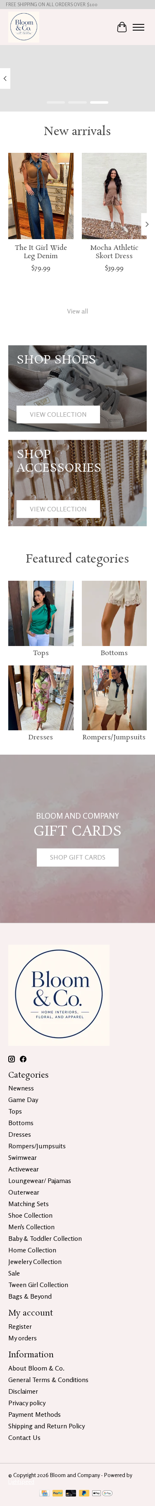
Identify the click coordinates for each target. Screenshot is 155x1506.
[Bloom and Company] (23, 27)
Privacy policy (26, 1403)
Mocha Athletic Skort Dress (114, 252)
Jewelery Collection (35, 1261)
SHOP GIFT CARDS (77, 857)
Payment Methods (34, 1414)
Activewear (23, 1169)
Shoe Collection (30, 1215)
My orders (22, 1338)
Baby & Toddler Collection (45, 1238)
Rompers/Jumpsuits (114, 737)
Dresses (41, 737)
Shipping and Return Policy (46, 1426)
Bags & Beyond (30, 1296)
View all (77, 311)
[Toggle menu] (138, 27)
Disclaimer (23, 1391)
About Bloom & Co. (36, 1368)
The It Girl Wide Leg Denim (41, 252)
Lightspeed (21, 1481)
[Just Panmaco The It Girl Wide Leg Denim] (41, 196)
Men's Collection (31, 1227)
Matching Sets (28, 1204)
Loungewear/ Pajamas (39, 1180)
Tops (41, 653)
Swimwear (22, 1157)
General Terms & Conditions (48, 1379)
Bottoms (114, 653)
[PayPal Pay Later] (84, 1494)
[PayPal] (57, 1494)
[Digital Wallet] (102, 1494)
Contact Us (24, 1437)
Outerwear (23, 1192)
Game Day (23, 1099)
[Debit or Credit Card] (71, 1494)
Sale (14, 1273)
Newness (21, 1088)
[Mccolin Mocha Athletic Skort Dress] (114, 196)
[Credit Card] (44, 1494)
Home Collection (32, 1250)
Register (20, 1326)
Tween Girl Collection (38, 1284)
